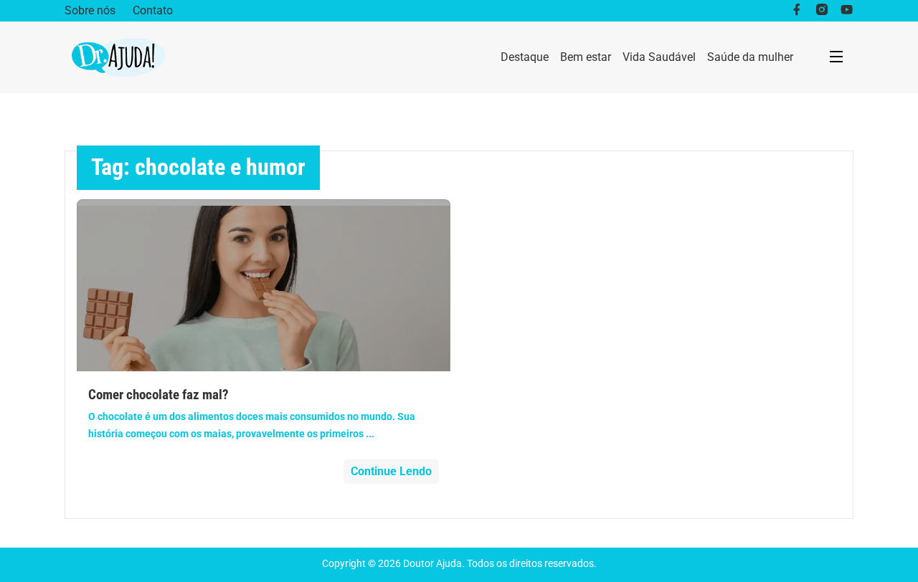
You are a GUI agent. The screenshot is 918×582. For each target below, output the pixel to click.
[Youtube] (846, 11)
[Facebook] (796, 11)
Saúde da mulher (750, 57)
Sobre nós (90, 10)
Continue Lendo (391, 471)
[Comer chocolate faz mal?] (263, 285)
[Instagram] (821, 11)
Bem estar (585, 57)
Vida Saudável (659, 57)
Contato (153, 10)
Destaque (525, 57)
